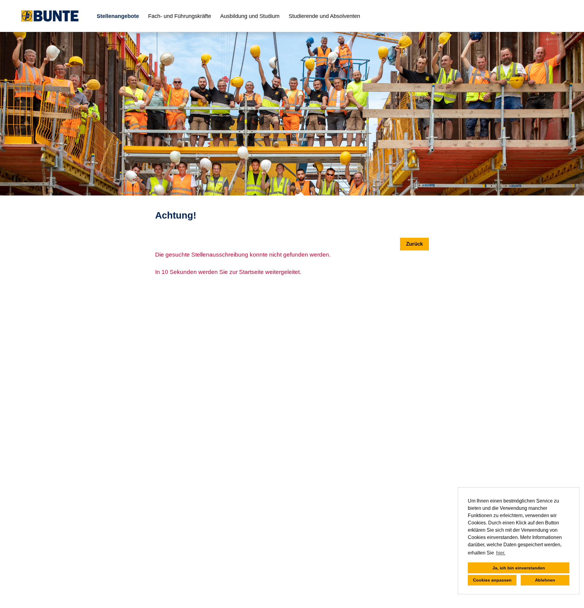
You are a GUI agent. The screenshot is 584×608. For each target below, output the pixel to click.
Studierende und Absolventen (324, 16)
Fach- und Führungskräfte (179, 16)
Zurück (414, 244)
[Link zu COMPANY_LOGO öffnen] (49, 16)
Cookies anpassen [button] (492, 580)
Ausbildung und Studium (250, 16)
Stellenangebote (118, 16)
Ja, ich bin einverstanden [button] (518, 567)
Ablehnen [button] (545, 580)
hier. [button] (500, 552)
